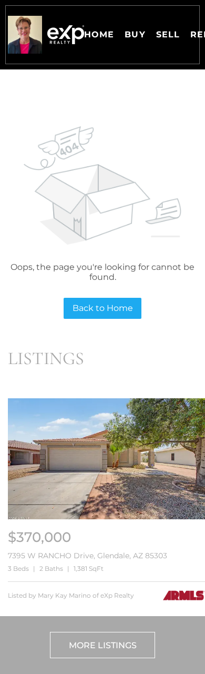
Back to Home (103, 308)
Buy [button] (135, 34)
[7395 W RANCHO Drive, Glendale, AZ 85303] (106, 517)
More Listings (103, 645)
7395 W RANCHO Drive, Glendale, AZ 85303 (87, 555)
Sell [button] (168, 34)
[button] (25, 35)
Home (99, 34)
